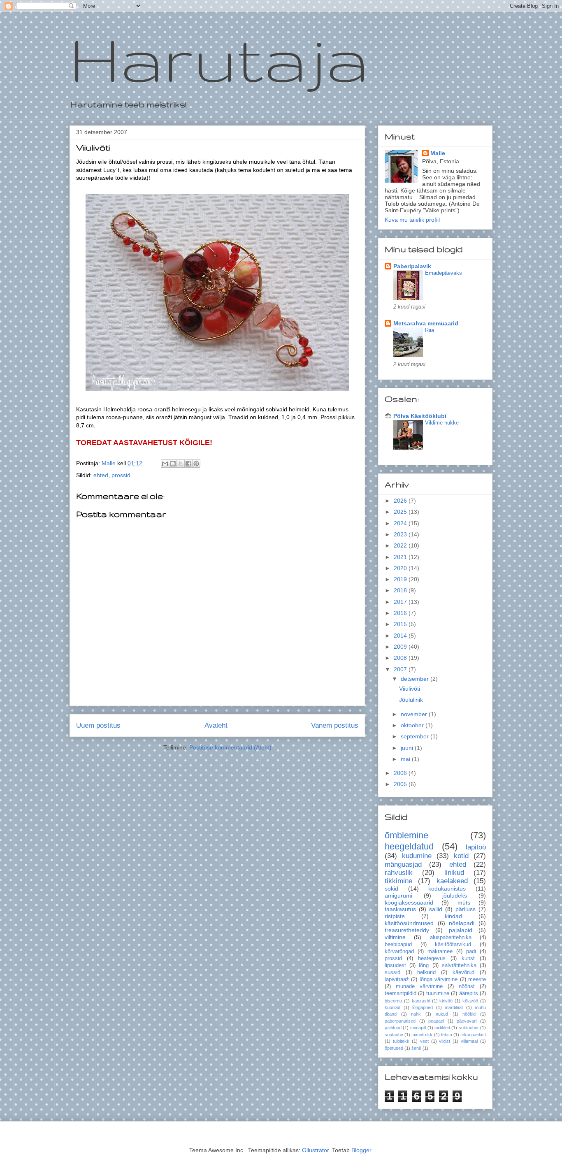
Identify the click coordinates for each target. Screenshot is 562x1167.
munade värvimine (419, 986)
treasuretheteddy (407, 930)
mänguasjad (403, 864)
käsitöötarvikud (453, 944)
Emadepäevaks (443, 273)
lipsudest (395, 965)
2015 (401, 624)
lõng (424, 965)
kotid (461, 856)
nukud (442, 1014)
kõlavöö (470, 1000)
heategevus (432, 958)
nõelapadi (461, 923)
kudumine (417, 856)
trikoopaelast (473, 1034)
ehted (100, 475)
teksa (446, 1034)
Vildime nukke (442, 423)
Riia (429, 330)
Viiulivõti (409, 688)
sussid (392, 972)
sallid (435, 909)
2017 (401, 602)
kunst (468, 958)
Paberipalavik (412, 266)
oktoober (413, 725)
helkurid (426, 972)
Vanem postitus (334, 725)
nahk (416, 1014)
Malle (437, 153)
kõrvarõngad (399, 951)
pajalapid (460, 930)
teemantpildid (400, 993)
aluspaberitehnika (450, 937)
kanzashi (421, 1000)
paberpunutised (400, 1021)
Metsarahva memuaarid (425, 323)
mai (406, 759)
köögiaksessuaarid (409, 902)
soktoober (469, 1027)
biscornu (393, 1000)
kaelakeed (452, 881)
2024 (401, 523)
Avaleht (216, 725)
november (415, 714)
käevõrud (463, 972)
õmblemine (406, 835)
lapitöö (476, 847)
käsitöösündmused (409, 923)
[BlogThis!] (173, 463)
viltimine (395, 937)
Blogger (361, 1150)
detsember (415, 678)
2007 (401, 669)
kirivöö (446, 1000)
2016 (401, 613)
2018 (401, 590)
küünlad (392, 1007)
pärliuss (465, 909)
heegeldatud (409, 846)
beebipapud (398, 944)
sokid (391, 888)
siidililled (442, 1027)
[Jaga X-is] (180, 463)
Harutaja (219, 58)
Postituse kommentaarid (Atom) (230, 747)
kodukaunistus (447, 888)
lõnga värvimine (438, 979)
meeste (477, 979)
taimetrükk (421, 1034)
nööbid (469, 1014)
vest (424, 1041)
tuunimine (437, 993)
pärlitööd (393, 1027)
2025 (401, 511)
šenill (416, 1048)
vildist (444, 1041)
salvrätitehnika (459, 965)
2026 (401, 500)
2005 (401, 784)
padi (471, 951)
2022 (401, 545)
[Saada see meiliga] (165, 463)
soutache (394, 1034)
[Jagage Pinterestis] (196, 463)
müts (463, 902)
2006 (401, 773)
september (415, 736)
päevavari (466, 1021)
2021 (401, 557)
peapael (436, 1021)
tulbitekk (401, 1041)
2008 (401, 657)
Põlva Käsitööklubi (419, 416)
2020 (401, 568)
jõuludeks (454, 895)
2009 (401, 646)
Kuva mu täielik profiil (412, 219)
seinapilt (418, 1027)
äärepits (468, 993)
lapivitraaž (397, 979)
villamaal (469, 1041)
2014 (401, 635)
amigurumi (398, 895)
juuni (408, 748)
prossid (120, 475)
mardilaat (454, 1007)
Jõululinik (411, 699)
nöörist (467, 986)
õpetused (394, 1048)
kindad (453, 916)
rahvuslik (399, 873)
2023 (401, 534)
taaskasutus (400, 909)
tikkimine (398, 881)
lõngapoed (422, 1007)
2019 (401, 579)
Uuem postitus (98, 725)
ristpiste (395, 916)
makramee (440, 951)
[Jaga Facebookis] (188, 463)
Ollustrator (315, 1150)
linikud (454, 873)
